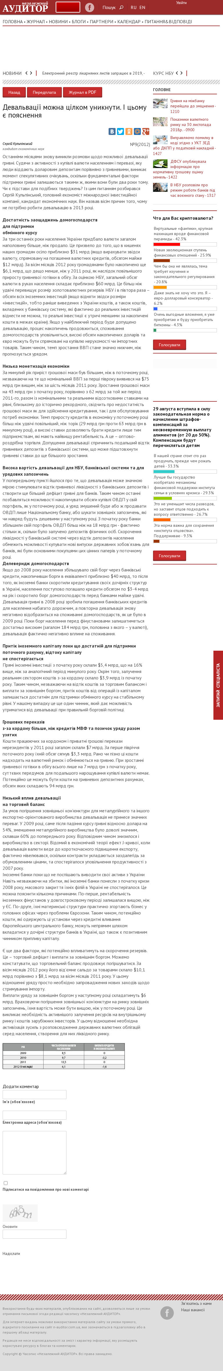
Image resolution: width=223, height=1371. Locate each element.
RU (133, 7)
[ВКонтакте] (112, 131)
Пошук (109, 7)
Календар (129, 21)
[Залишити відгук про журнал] (68, 7)
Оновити (10, 1226)
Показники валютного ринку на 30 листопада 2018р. (190, 124)
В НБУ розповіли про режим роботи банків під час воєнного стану (193, 190)
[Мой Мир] (137, 131)
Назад (14, 92)
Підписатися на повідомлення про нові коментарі (46, 1189)
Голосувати (169, 344)
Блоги (79, 21)
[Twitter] (120, 131)
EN (142, 7)
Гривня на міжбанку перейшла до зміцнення (193, 106)
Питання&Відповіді (168, 21)
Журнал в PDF (82, 92)
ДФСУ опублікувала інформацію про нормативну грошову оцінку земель (179, 169)
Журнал (36, 21)
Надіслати (11, 1253)
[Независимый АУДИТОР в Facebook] (89, 7)
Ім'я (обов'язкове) (19, 1101)
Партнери (101, 21)
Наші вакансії (193, 1309)
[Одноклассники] (128, 131)
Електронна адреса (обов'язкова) (32, 1122)
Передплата (44, 92)
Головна (13, 21)
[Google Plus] (145, 131)
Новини (58, 21)
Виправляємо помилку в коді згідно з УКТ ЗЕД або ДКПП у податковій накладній (184, 145)
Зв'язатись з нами (196, 1303)
